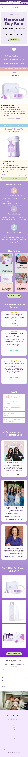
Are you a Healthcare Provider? (14, 742)
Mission (14, 729)
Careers (14, 731)
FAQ (14, 727)
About (14, 725)
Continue (14, 679)
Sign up (24, 3)
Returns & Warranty (11, 749)
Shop (14, 723)
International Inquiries (14, 740)
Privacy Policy (4, 749)
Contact (14, 733)
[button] (2, 7)
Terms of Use (18, 749)
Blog (14, 738)
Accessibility (23, 749)
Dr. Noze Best (12, 751)
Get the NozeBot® (14, 296)
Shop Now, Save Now (14, 654)
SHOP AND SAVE (14, 39)
